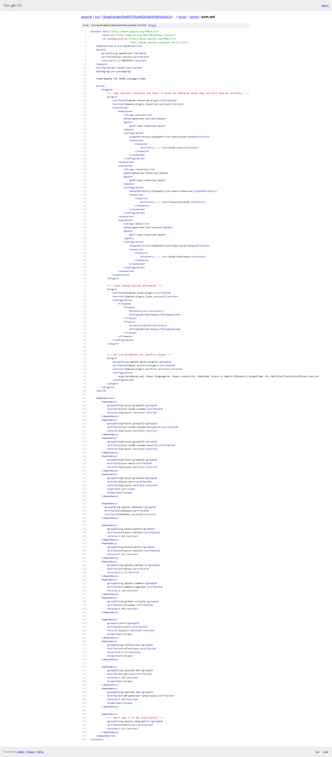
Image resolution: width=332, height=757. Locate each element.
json (326, 751)
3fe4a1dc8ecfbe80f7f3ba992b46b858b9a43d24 (137, 17)
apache (86, 17)
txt (317, 751)
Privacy (30, 751)
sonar (182, 17)
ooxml (194, 17)
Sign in (325, 5)
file (152, 25)
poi (97, 17)
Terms (40, 751)
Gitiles (20, 751)
